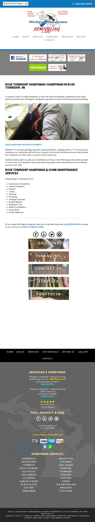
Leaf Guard (66, 465)
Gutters (29, 488)
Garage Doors (29, 481)
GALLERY (81, 37)
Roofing (66, 478)
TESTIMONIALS (50, 352)
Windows (66, 488)
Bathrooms (29, 462)
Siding (66, 481)
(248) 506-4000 (73, 224)
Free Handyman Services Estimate (23, 145)
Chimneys (29, 465)
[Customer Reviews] (57, 71)
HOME (16, 37)
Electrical (29, 472)
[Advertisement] (48, 322)
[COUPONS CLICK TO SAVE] (48, 251)
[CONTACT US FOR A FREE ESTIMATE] (48, 276)
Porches (66, 475)
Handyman (29, 491)
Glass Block (29, 485)
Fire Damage (29, 475)
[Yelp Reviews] (76, 62)
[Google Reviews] (57, 62)
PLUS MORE (66, 491)
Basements (29, 459)
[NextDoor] (37, 71)
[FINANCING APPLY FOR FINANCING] (48, 263)
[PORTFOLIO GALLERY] (48, 302)
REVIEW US (67, 37)
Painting (66, 468)
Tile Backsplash (66, 485)
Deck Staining (29, 468)
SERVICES (38, 37)
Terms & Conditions (34, 516)
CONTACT (50, 40)
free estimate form (32, 227)
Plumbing (66, 472)
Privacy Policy (14, 516)
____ (30, 238)
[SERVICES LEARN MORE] (48, 289)
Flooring (29, 478)
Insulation (66, 459)
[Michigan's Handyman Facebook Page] (18, 62)
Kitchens (66, 462)
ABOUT (26, 37)
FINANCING (52, 37)
